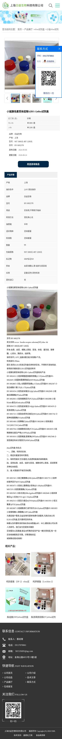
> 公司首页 (7, 673)
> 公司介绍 (30, 673)
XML (53, 731)
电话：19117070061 (17, 645)
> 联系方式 (30, 682)
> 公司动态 (7, 677)
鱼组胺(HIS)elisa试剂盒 (17, 617)
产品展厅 (28, 29)
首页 (20, 29)
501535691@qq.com (24, 651)
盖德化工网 (27, 735)
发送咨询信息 (33, 164)
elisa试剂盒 (39, 29)
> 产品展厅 (7, 682)
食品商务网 (40, 735)
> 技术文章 (30, 677)
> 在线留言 (7, 686)
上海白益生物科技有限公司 (15, 731)
